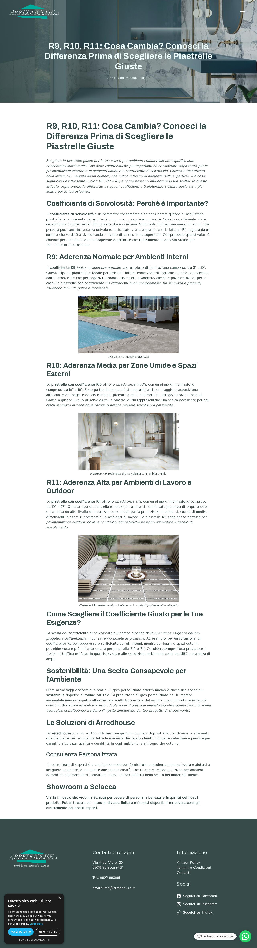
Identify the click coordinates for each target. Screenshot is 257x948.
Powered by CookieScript (34, 939)
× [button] (59, 897)
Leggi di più (36, 923)
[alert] (34, 919)
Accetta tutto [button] (21, 931)
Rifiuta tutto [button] (47, 931)
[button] (242, 12)
